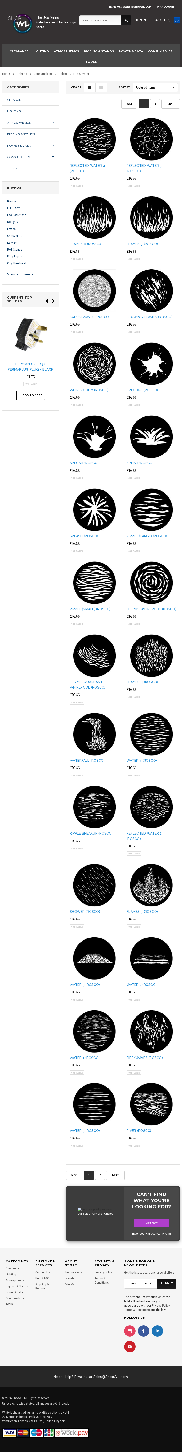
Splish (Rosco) (140, 463)
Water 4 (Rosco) (142, 760)
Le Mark (12, 242)
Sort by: (125, 87)
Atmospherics (66, 51)
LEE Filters (14, 208)
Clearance (19, 51)
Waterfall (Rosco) (87, 760)
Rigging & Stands (99, 51)
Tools (91, 62)
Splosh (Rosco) (84, 463)
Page (129, 103)
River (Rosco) (139, 1131)
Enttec (11, 229)
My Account (165, 6)
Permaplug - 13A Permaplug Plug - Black (30, 366)
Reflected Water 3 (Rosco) (144, 168)
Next (170, 103)
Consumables (160, 51)
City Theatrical (16, 263)
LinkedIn (157, 1331)
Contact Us (42, 1272)
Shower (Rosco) (85, 912)
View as (76, 87)
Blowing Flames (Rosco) (149, 317)
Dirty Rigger (14, 256)
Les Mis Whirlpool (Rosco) (151, 609)
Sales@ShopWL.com (110, 1377)
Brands (69, 1278)
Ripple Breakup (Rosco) (91, 833)
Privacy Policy (104, 1272)
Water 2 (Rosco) (142, 985)
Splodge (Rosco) (142, 390)
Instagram (130, 1331)
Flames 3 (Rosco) (142, 912)
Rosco (11, 201)
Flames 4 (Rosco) (142, 682)
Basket (161, 20)
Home (6, 73)
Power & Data (131, 51)
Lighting (41, 51)
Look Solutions (16, 215)
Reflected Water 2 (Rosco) (144, 835)
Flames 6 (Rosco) (85, 244)
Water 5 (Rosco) (85, 1131)
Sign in (140, 20)
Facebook (143, 1331)
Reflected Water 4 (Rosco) (87, 168)
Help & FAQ (42, 1278)
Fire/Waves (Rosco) (145, 1058)
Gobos (63, 73)
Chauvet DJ (14, 236)
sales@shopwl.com (136, 6)
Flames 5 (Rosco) (142, 244)
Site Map (70, 1284)
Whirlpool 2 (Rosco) (89, 390)
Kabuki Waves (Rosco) (90, 317)
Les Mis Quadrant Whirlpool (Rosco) (87, 684)
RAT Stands (14, 249)
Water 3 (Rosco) (85, 985)
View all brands (20, 274)
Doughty (12, 222)
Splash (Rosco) (84, 536)
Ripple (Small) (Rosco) (90, 609)
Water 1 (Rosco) (85, 1058)
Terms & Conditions (137, 1310)
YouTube (130, 1346)
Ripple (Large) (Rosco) (147, 536)
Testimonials (73, 1272)
